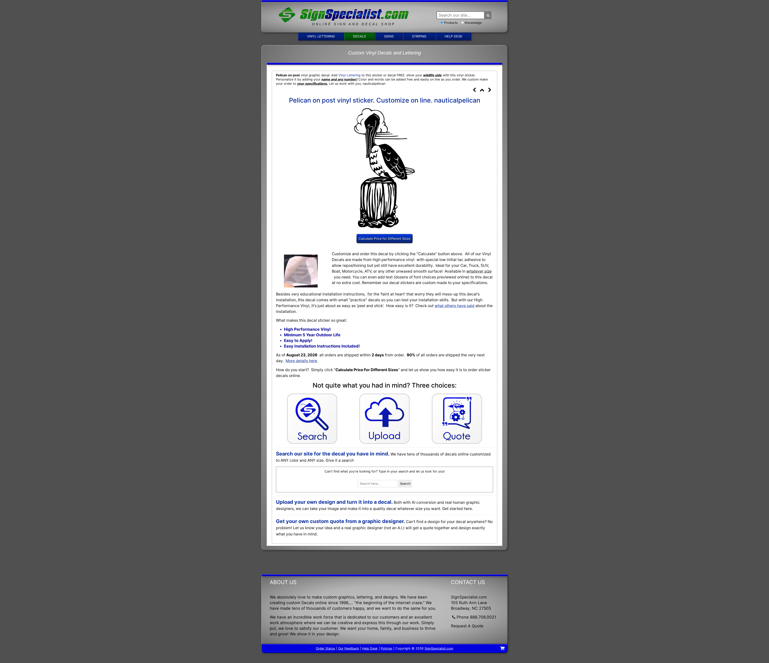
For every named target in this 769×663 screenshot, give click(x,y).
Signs (389, 36)
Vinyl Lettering (321, 36)
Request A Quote (467, 626)
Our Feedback (348, 648)
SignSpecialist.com (439, 648)
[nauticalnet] (474, 90)
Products (451, 23)
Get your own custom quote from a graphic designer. (340, 521)
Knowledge (473, 23)
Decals (359, 36)
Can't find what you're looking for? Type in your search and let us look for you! (385, 471)
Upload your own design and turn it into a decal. (334, 502)
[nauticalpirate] (489, 90)
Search (405, 484)
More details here (301, 360)
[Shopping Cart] (502, 649)
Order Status (325, 648)
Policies (386, 648)
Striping (419, 36)
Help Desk (453, 36)
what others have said (454, 305)
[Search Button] (488, 15)
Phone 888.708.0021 (476, 617)
